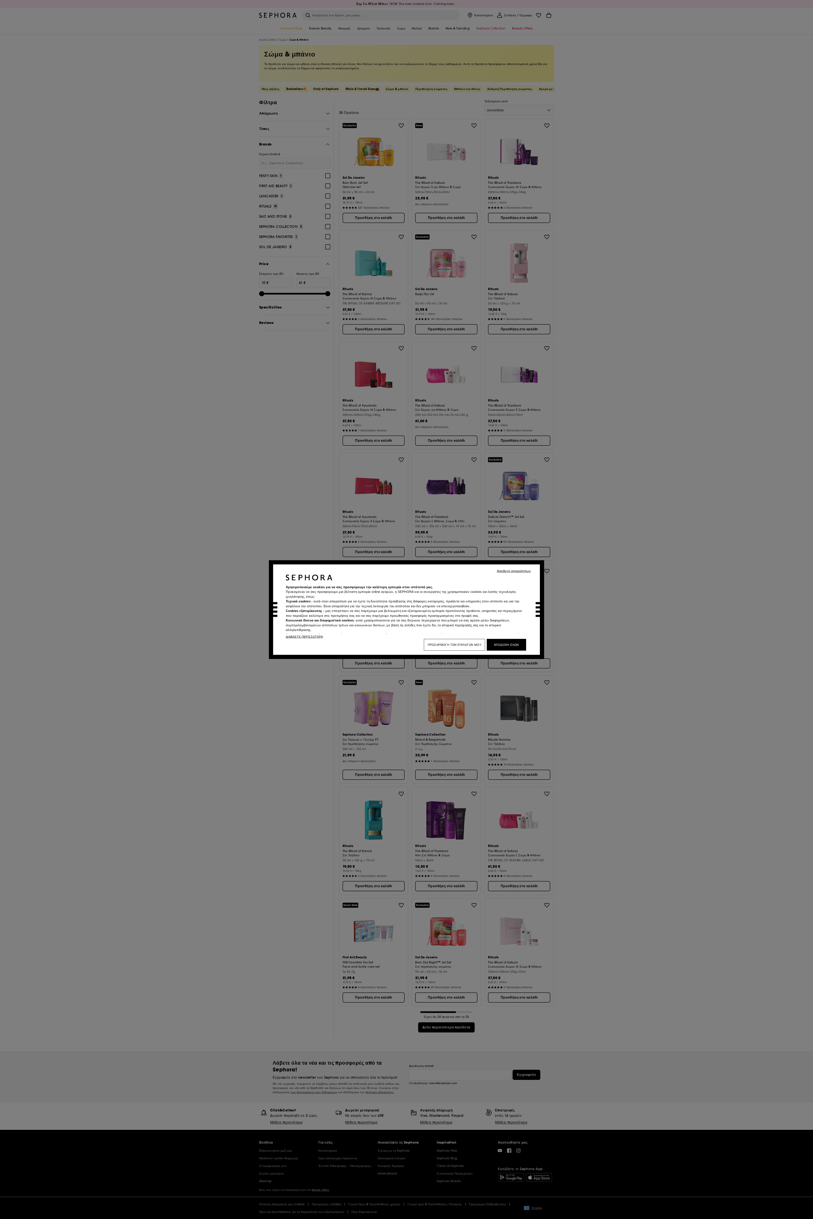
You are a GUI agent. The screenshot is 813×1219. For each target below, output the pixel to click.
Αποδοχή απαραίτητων (514, 571)
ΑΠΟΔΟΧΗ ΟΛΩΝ (506, 644)
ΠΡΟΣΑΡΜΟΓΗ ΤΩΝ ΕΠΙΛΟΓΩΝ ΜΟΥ (454, 644)
